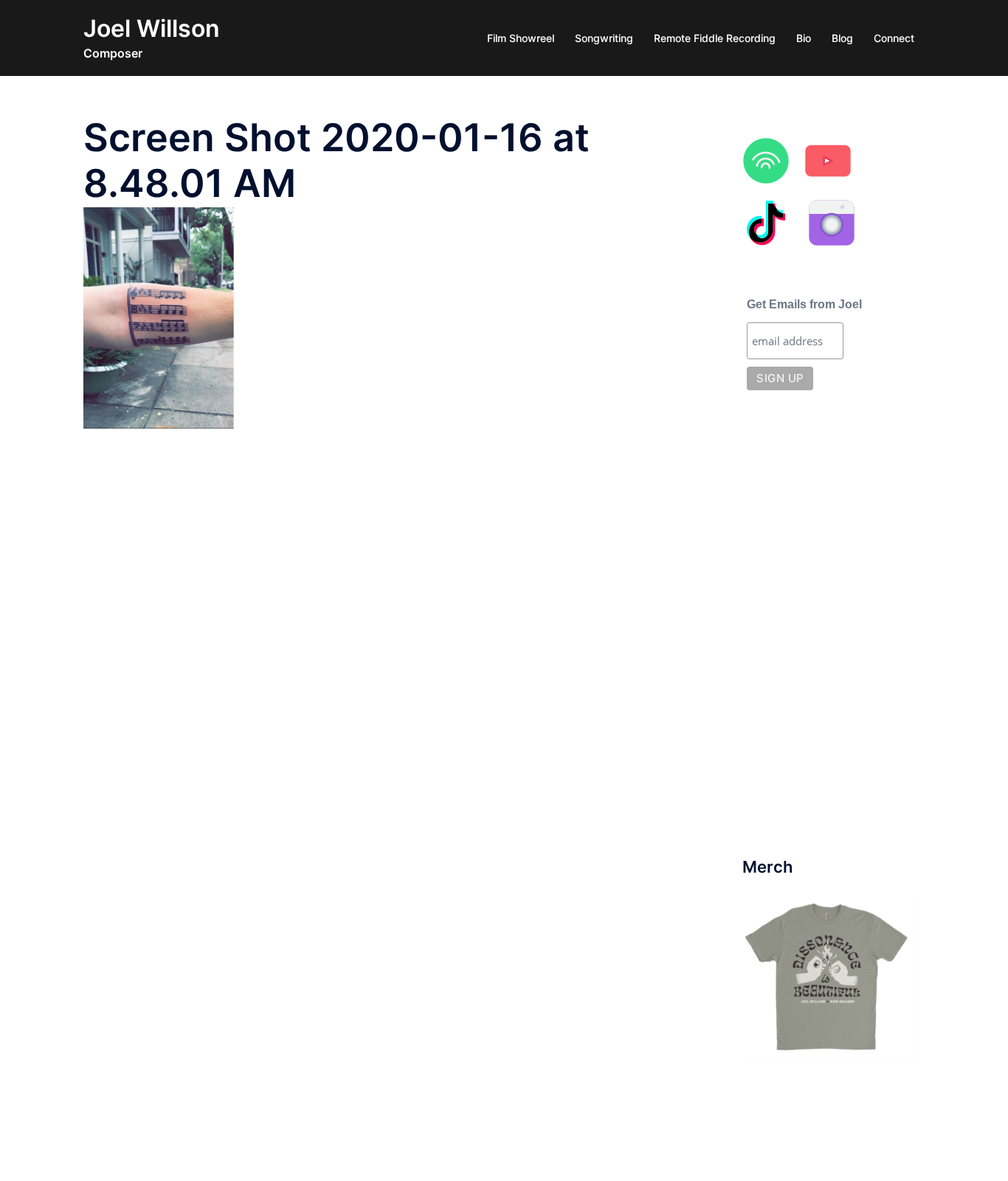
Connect (894, 38)
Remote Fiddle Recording (715, 38)
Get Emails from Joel (804, 304)
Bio (803, 38)
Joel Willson (151, 28)
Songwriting (604, 38)
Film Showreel (520, 38)
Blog (842, 38)
